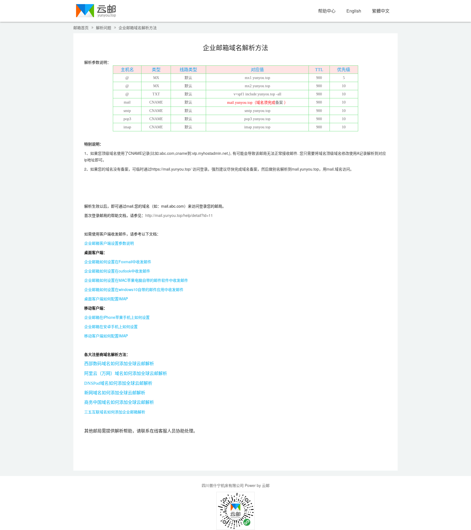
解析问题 (103, 27)
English (353, 11)
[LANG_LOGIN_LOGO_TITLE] (96, 10)
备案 (279, 103)
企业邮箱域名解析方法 (138, 27)
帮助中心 (327, 11)
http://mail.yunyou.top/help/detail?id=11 (179, 215)
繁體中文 (381, 11)
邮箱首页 (81, 27)
